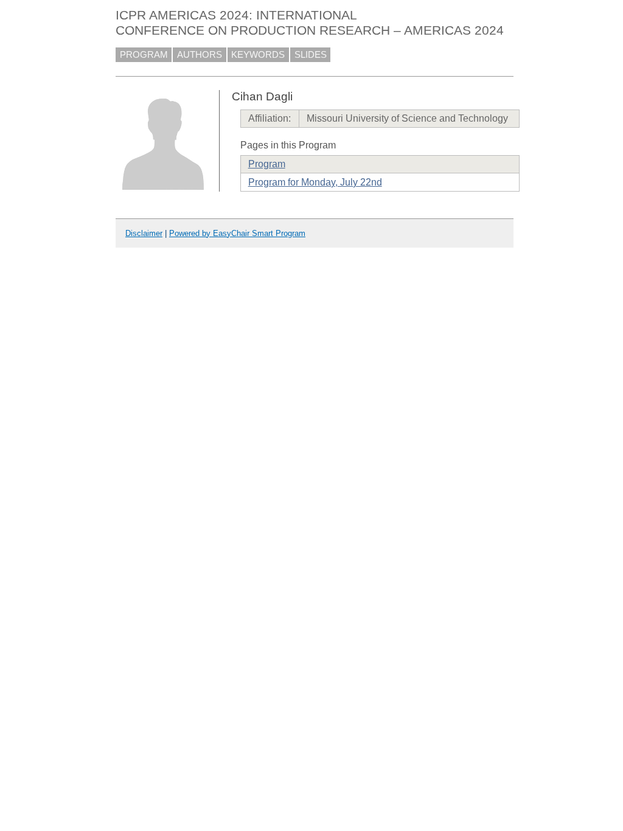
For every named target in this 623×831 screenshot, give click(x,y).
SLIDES (310, 55)
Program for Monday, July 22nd (315, 182)
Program (266, 164)
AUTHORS (199, 55)
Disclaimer (143, 233)
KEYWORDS (258, 55)
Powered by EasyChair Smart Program (237, 233)
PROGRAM (144, 55)
